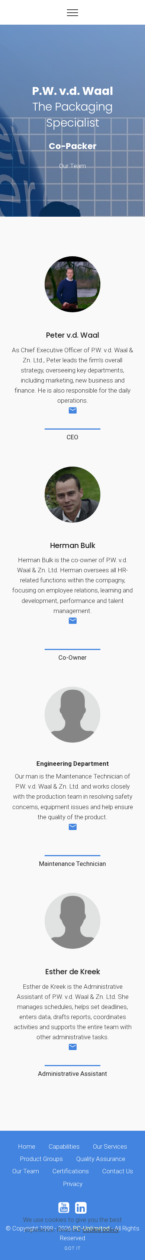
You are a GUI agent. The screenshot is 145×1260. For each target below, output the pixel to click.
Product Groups (41, 1159)
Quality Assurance (100, 1159)
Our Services (110, 1146)
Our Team (25, 1171)
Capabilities (64, 1146)
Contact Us (117, 1171)
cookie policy (101, 1229)
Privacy (73, 1184)
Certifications (70, 1171)
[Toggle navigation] (72, 12)
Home (26, 1146)
